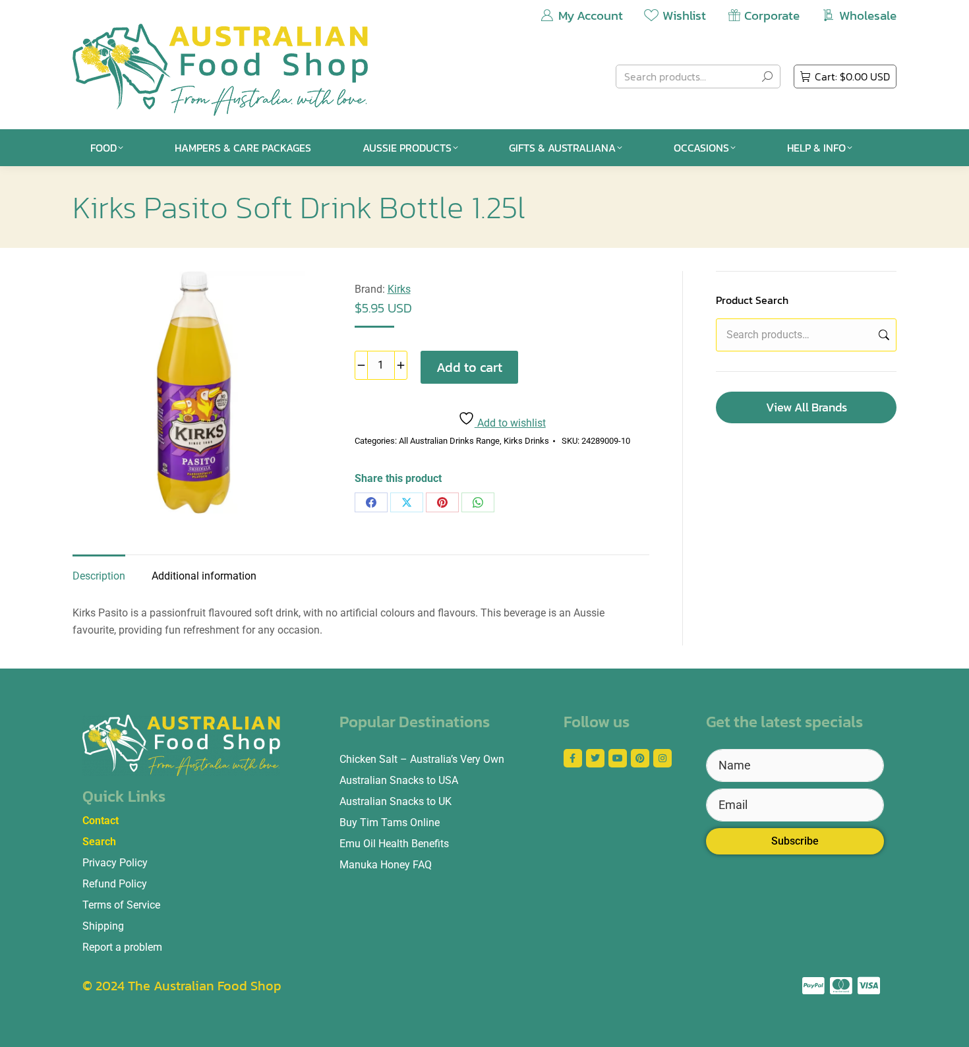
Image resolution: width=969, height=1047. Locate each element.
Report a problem (122, 947)
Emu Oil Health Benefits (394, 843)
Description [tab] (99, 576)
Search (882, 334)
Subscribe (795, 841)
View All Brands (806, 407)
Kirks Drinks (526, 441)
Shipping (103, 926)
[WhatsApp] (477, 502)
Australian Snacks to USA (398, 780)
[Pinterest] (442, 502)
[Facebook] (371, 502)
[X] (406, 502)
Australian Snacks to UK (395, 801)
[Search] (767, 76)
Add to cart (469, 367)
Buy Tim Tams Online (389, 822)
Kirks (399, 289)
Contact (100, 820)
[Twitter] (595, 758)
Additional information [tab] (204, 576)
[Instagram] (662, 758)
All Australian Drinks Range (449, 441)
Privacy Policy (115, 862)
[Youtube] (617, 758)
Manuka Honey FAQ (385, 864)
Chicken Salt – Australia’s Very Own (421, 759)
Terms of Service (121, 905)
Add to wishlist (510, 423)
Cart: (852, 76)
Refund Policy (114, 884)
